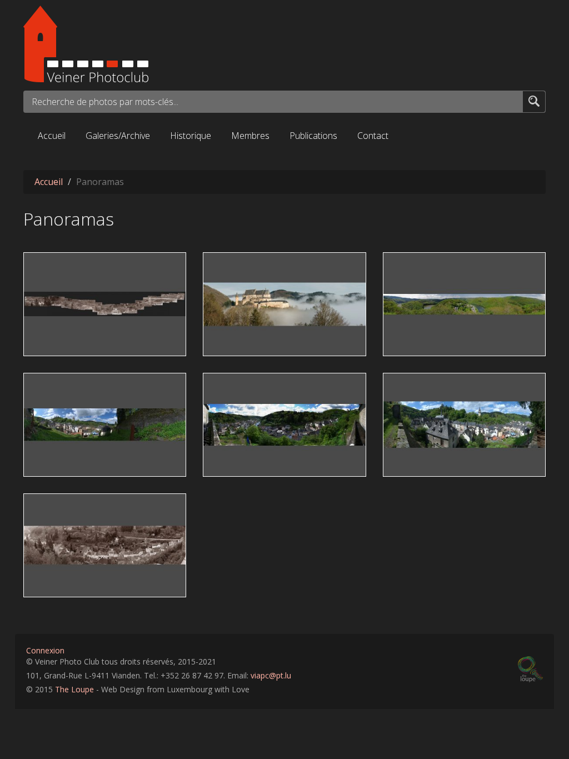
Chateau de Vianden (248, 261)
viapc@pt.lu (271, 675)
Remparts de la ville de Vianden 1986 (101, 261)
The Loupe (74, 689)
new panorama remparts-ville (445, 382)
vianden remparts (99, 344)
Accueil (52, 135)
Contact (372, 135)
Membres (250, 135)
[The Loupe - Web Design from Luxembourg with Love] (530, 669)
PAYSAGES (482, 344)
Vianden (442, 344)
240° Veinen (232, 382)
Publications (313, 135)
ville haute (48, 382)
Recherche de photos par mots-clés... (105, 101)
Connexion (45, 650)
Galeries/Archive (118, 135)
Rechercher (534, 101)
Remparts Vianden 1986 (76, 502)
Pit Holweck (49, 327)
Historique (190, 135)
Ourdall (402, 261)
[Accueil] (284, 44)
